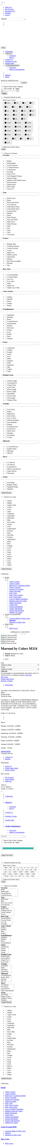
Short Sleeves (11, 471)
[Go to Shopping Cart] (2, 2)
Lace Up (10, 279)
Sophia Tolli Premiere (16, 610)
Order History (10, 779)
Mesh (9, 358)
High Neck (11, 414)
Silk (8, 367)
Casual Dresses (12, 165)
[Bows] (6, 941)
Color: (3, 667)
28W (19, 131)
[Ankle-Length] (5, 956)
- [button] (6, 580)
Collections (9, 796)
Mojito (9, 503)
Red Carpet (11, 187)
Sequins (10, 338)
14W (9, 123)
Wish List (8, 7)
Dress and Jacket (13, 202)
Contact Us (9, 757)
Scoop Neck (11, 429)
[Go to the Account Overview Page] (2, 4)
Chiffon (9, 350)
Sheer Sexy (11, 222)
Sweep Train (11, 396)
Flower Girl (11, 174)
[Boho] (6, 901)
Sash (8, 336)
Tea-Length (11, 398)
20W (9, 127)
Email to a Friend (6, 681)
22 (16, 115)
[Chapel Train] (5, 960)
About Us (8, 766)
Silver (9, 563)
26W (9, 131)
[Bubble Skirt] (7, 909)
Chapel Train (11, 385)
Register (8, 13)
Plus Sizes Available (14, 261)
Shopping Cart (10, 11)
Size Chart (4, 677)
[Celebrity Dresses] (7, 911)
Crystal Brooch (12, 321)
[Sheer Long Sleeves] (7, 990)
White (9, 565)
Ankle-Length (12, 381)
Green (9, 507)
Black (9, 559)
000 (8, 103)
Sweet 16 (10, 189)
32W (9, 135)
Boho (9, 200)
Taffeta (9, 369)
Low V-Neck (11, 418)
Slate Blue (10, 518)
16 (24, 111)
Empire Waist (11, 449)
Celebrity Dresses (13, 246)
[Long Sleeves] (7, 989)
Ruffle (9, 334)
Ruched (9, 263)
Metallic (10, 299)
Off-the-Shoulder (13, 420)
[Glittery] (3, 928)
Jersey (9, 354)
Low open (10, 281)
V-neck (9, 437)
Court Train (11, 387)
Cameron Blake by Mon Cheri (19, 618)
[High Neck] (6, 970)
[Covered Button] (6, 918)
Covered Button (12, 275)
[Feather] (4, 951)
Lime (9, 509)
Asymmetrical (12, 383)
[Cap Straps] (6, 995)
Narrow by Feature (10, 153)
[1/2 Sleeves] (7, 985)
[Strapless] (6, 1000)
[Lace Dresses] (6, 905)
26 (33, 115)
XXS (19, 135)
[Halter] (6, 968)
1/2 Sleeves (11, 462)
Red (8, 544)
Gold (9, 554)
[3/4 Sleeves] (7, 987)
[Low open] (6, 924)
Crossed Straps (12, 277)
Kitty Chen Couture (16, 595)
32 (24, 119)
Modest (9, 213)
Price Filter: (8, 89)
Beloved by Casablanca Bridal (19, 585)
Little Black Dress (13, 207)
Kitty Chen (13, 593)
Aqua (9, 511)
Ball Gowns (11, 198)
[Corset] (7, 914)
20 (8, 115)
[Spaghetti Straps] (6, 998)
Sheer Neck (11, 431)
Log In (7, 15)
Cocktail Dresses (13, 167)
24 (24, 115)
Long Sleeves (11, 467)
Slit (8, 265)
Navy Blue (11, 522)
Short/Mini (11, 394)
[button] (9, 51)
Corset (9, 250)
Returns (7, 759)
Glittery (9, 297)
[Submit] (25, 19)
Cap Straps (11, 482)
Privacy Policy (10, 770)
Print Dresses (11, 217)
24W (29, 127)
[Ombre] (3, 933)
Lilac (9, 526)
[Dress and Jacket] (6, 903)
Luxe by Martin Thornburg (18, 599)
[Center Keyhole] (7, 912)
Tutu (8, 232)
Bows (9, 319)
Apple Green (11, 505)
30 (16, 119)
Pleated (9, 259)
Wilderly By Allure (15, 612)
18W (29, 123)
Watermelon (11, 539)
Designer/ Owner (11, 816)
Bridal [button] (7, 577)
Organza (10, 361)
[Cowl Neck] (6, 966)
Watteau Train (12, 400)
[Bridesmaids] (9, 892)
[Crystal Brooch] (6, 943)
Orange (9, 546)
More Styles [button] (9, 624)
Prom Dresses (12, 182)
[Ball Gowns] (6, 899)
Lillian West (13, 605)
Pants (9, 215)
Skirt (8, 226)
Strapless (10, 433)
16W (19, 123)
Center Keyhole (12, 248)
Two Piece (10, 235)
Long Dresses (12, 211)
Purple (9, 524)
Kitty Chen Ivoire (15, 597)
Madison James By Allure (18, 601)
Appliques (10, 315)
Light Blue (11, 516)
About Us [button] (8, 802)
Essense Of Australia (16, 589)
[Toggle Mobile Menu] (2, 791)
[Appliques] (6, 937)
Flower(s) (10, 328)
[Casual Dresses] (9, 893)
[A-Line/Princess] (6, 975)
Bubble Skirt (11, 244)
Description (9, 685)
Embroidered (11, 323)
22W (19, 127)
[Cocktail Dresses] (9, 895)
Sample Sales (9, 820)
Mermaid (10, 451)
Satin (9, 363)
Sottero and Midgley (16, 607)
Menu (3, 47)
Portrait (9, 424)
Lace (9, 332)
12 (8, 111)
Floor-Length (11, 389)
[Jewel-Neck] (6, 971)
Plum (9, 541)
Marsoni (12, 620)
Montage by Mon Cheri (17, 622)
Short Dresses (12, 224)
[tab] (22, 595)
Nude (9, 552)
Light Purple (11, 529)
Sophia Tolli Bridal (15, 609)
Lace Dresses (11, 205)
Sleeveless (10, 473)
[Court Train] (5, 962)
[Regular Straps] (6, 996)
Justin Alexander (15, 591)
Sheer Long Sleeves (14, 469)
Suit (8, 228)
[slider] (35, 848)
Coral (9, 548)
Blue (9, 520)
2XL (8, 143)
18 (33, 111)
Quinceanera (11, 185)
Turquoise (10, 514)
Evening (10, 172)
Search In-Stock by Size (12, 97)
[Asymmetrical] (5, 958)
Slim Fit (10, 453)
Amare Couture (14, 583)
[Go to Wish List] (4, 2)
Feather (9, 326)
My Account (9, 9)
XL (30, 139)
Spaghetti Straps (12, 487)
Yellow (9, 501)
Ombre (9, 303)
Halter (9, 412)
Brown (9, 556)
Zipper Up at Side (13, 288)
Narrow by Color (10, 497)
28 (8, 119)
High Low (10, 252)
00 (17, 103)
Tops (9, 230)
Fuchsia (10, 537)
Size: (2, 663)
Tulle (9, 371)
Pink (8, 533)
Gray (9, 561)
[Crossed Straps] (6, 920)
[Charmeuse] (4, 947)
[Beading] (6, 939)
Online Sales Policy (7, 679)
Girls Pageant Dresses (14, 176)
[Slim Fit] (6, 981)
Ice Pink (10, 531)
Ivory (9, 550)
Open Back (11, 257)
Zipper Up (10, 285)
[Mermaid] (6, 979)
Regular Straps (12, 485)
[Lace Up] (6, 922)
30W (29, 131)
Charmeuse (11, 348)
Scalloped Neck (12, 427)
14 (16, 111)
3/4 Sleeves (11, 465)
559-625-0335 (5, 751)
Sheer (9, 283)
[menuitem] (22, 7)
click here (28, 675)
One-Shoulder (12, 422)
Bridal (9, 161)
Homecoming (11, 178)
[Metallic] (3, 930)
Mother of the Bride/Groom (16, 180)
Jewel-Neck (11, 416)
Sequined (10, 365)
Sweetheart (11, 435)
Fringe (9, 330)
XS (28, 135)
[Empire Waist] (6, 977)
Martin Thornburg (15, 603)
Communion (11, 170)
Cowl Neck (11, 409)
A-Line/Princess (12, 447)
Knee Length (11, 391)
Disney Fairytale (14, 587)
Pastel (9, 305)
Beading (10, 317)
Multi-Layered (12, 255)
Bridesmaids (11, 163)
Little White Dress (13, 209)
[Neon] (3, 931)
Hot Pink (10, 535)
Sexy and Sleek (12, 220)
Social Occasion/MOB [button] (12, 614)
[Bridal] (9, 890)
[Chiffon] (4, 949)
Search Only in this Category (13, 86)
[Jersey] (4, 952)
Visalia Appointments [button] (12, 826)
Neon (9, 301)
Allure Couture (14, 582)
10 (30, 107)
